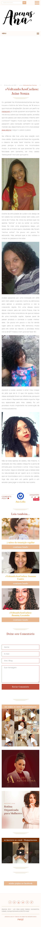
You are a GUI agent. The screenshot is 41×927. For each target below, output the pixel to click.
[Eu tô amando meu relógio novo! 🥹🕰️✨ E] (33, 740)
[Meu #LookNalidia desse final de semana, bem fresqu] (8, 715)
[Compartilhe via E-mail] (38, 497)
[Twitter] (23, 902)
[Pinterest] (27, 902)
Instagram (6, 111)
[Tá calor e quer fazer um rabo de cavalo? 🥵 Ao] (20, 727)
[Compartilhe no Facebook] (32, 497)
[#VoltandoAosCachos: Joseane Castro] (20, 562)
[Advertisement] (20, 57)
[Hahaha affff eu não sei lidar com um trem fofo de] (33, 727)
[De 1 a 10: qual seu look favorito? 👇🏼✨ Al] (20, 740)
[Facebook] (10, 902)
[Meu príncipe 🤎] (8, 727)
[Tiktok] (31, 902)
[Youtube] (18, 902)
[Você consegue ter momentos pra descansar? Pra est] (33, 715)
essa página (6, 130)
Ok (24, 2)
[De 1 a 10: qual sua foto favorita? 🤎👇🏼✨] (20, 715)
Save (37, 499)
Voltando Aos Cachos (30, 85)
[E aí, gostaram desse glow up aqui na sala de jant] (8, 740)
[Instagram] (14, 902)
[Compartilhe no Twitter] (35, 497)
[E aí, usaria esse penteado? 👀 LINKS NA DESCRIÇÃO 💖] (20, 852)
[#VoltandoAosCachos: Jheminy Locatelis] (20, 599)
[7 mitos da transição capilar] (20, 529)
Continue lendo (20, 547)
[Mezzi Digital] (20, 920)
